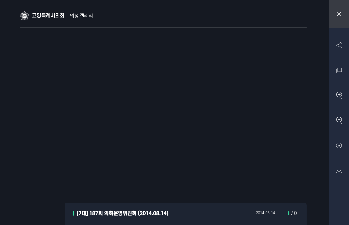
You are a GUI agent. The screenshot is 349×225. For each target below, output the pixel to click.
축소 (339, 120)
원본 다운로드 (339, 170)
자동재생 (339, 145)
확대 (339, 95)
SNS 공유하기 (339, 45)
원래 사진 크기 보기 (339, 70)
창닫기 (339, 14)
